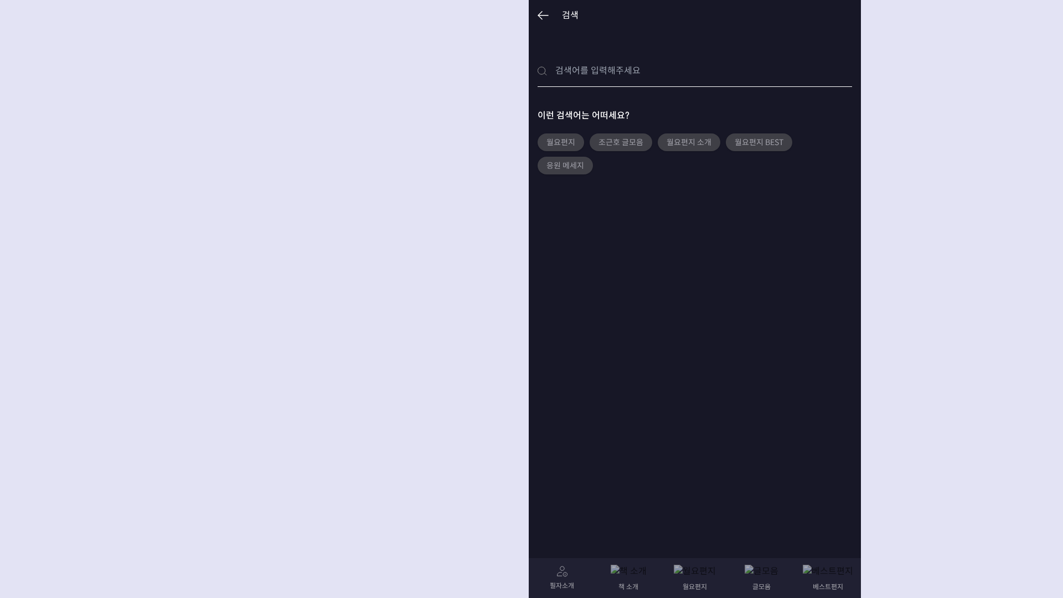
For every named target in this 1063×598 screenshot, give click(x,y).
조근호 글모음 (620, 142)
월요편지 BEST (759, 142)
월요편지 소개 (689, 142)
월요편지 (560, 142)
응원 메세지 (565, 166)
